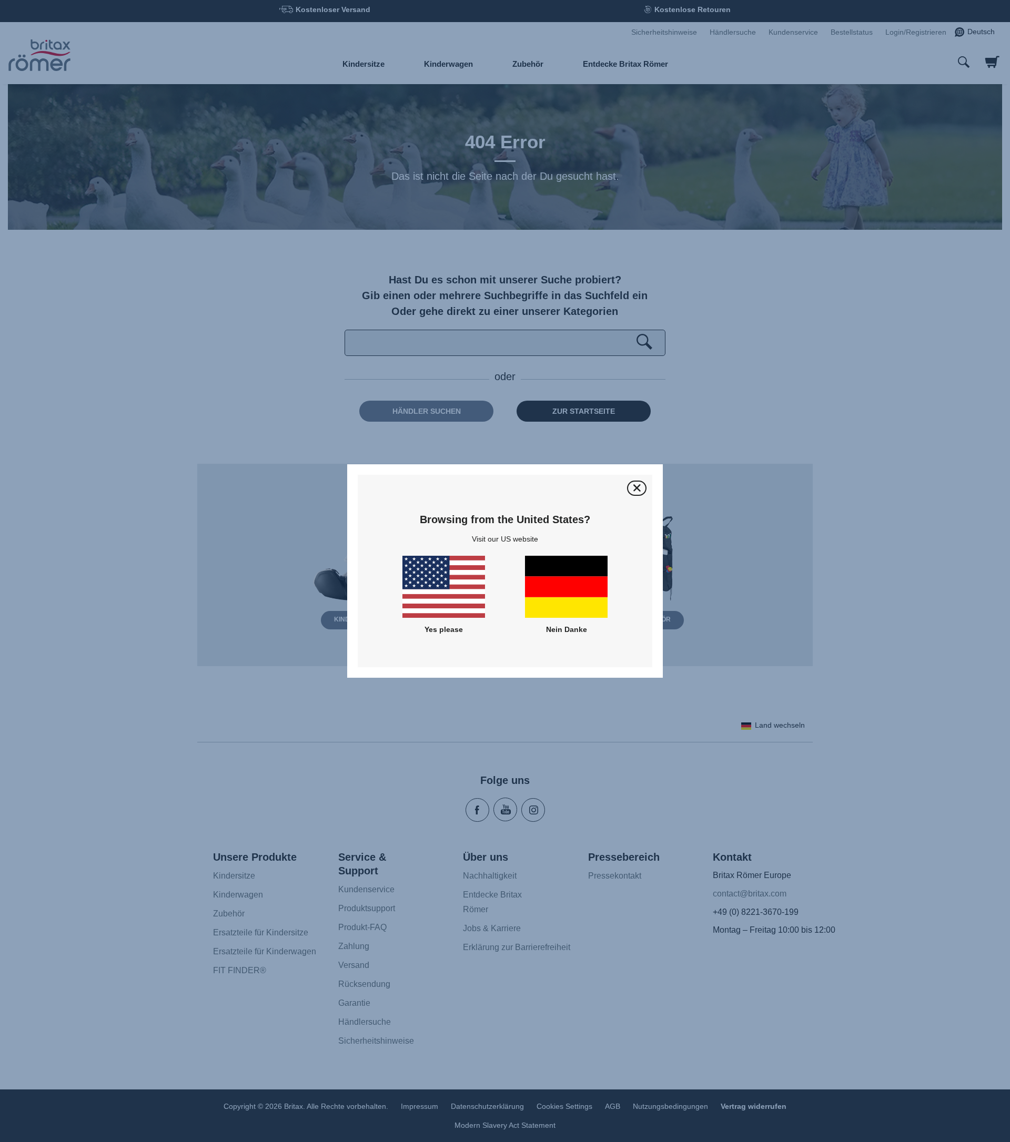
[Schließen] (636, 488)
